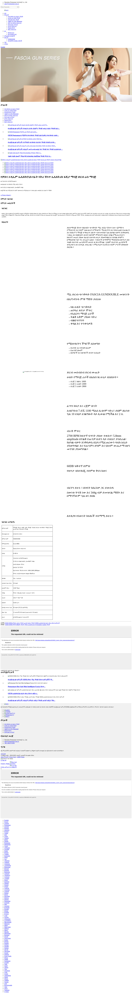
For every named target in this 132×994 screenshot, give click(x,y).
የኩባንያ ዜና (11, 32)
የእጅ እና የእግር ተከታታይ (14, 23)
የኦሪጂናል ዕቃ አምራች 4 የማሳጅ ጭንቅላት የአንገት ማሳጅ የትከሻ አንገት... (32, 142)
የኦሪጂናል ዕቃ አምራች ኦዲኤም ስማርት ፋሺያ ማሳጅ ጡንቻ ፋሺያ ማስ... (31, 700)
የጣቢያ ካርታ (12, 757)
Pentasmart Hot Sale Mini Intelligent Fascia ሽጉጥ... (26, 686)
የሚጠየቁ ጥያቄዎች (9, 36)
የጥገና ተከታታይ (12, 26)
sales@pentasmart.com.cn (11, 4)
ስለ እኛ (6, 37)
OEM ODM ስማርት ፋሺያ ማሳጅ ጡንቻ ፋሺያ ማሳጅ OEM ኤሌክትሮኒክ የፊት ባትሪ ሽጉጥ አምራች (32, 623)
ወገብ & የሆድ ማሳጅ (13, 19)
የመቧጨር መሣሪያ (13, 24)
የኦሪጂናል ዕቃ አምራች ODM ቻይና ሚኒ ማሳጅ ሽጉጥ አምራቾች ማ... (30, 679)
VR (5, 42)
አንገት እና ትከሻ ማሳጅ (14, 18)
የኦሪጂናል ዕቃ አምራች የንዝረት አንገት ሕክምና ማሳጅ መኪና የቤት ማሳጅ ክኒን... (34, 128)
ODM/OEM (11, 39)
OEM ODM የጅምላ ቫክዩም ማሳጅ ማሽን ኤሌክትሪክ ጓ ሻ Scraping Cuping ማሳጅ (27, 624)
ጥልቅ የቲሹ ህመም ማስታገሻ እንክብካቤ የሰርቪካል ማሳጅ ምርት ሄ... (29, 156)
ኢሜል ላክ (3, 760)
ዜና (5, 31)
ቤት (5, 13)
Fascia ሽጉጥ (11, 28)
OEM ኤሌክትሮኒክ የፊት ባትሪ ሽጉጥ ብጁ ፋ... (23, 693)
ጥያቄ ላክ (3, 754)
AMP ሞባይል (20, 757)
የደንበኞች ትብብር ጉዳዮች (15, 41)
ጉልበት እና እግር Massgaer (15, 21)
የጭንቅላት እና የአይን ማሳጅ (15, 16)
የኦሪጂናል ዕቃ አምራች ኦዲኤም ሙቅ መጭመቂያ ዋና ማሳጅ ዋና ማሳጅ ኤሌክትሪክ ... (35, 149)
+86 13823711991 (9, 743)
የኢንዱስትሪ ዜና (12, 34)
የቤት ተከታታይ (12, 29)
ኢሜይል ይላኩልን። (6, 195)
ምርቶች (6, 15)
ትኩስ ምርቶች (4, 757)
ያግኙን (6, 44)
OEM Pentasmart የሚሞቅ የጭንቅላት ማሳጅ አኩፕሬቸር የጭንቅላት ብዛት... (33, 135)
